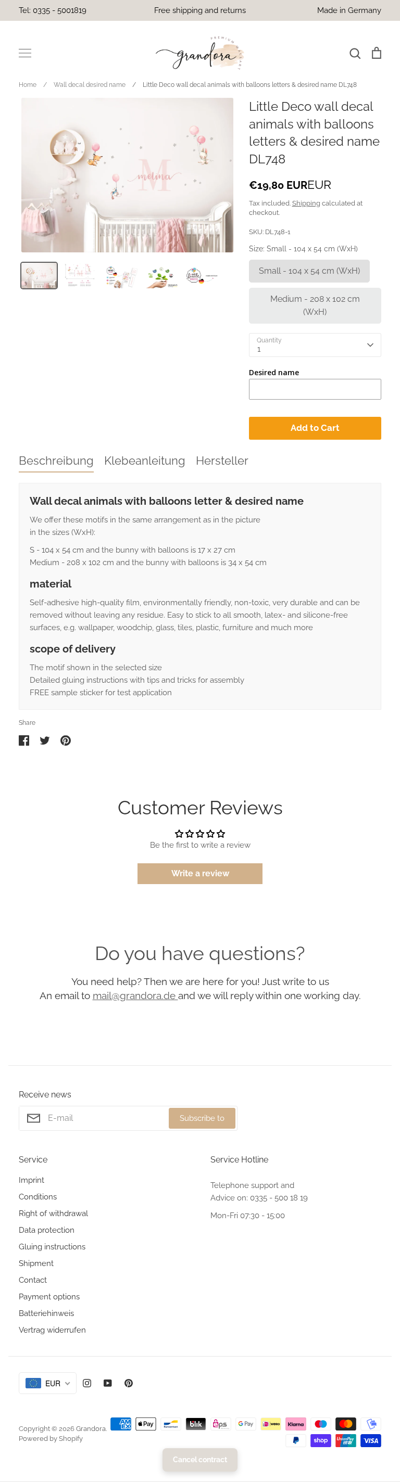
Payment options (49, 1296)
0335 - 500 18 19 (279, 1198)
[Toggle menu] (25, 53)
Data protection (46, 1230)
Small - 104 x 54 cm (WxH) (309, 271)
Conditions (38, 1197)
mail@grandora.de (135, 995)
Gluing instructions (52, 1246)
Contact (33, 1280)
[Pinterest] (128, 1383)
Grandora (91, 1429)
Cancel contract (200, 1459)
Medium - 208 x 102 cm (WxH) (315, 305)
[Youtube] (107, 1383)
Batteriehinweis (46, 1313)
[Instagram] (87, 1383)
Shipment (36, 1263)
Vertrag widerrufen (52, 1330)
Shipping (306, 203)
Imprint (31, 1180)
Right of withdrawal (53, 1213)
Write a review (200, 873)
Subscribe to (202, 1118)
